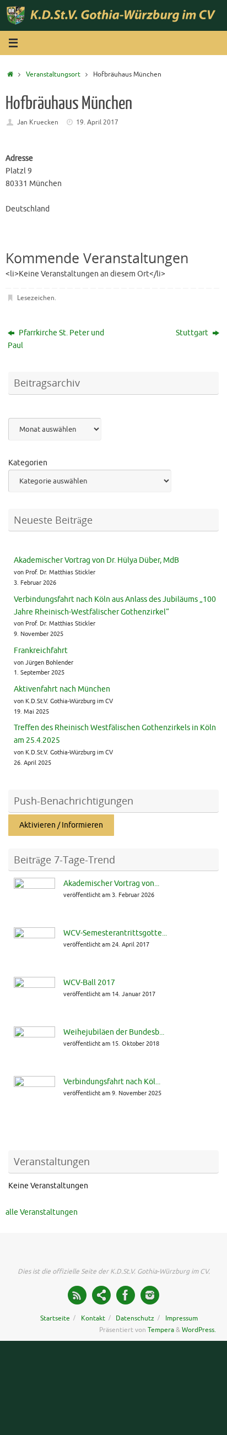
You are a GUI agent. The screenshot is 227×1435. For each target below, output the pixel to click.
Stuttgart (193, 333)
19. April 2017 (97, 122)
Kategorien (27, 463)
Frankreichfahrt (41, 650)
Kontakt (93, 1318)
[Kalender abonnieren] (101, 1295)
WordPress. (199, 1329)
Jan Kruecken (37, 122)
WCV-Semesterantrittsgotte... (115, 933)
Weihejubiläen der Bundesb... (113, 1032)
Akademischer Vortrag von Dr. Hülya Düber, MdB (96, 560)
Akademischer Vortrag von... (111, 883)
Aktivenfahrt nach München (62, 689)
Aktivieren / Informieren (61, 825)
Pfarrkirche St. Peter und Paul (56, 339)
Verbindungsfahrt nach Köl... (111, 1081)
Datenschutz (135, 1318)
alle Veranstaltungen (42, 1212)
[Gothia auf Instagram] (149, 1295)
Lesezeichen (36, 297)
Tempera (161, 1329)
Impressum (181, 1318)
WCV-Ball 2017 (89, 982)
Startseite (55, 1318)
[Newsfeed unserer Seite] (77, 1295)
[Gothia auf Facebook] (125, 1295)
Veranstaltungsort (53, 74)
